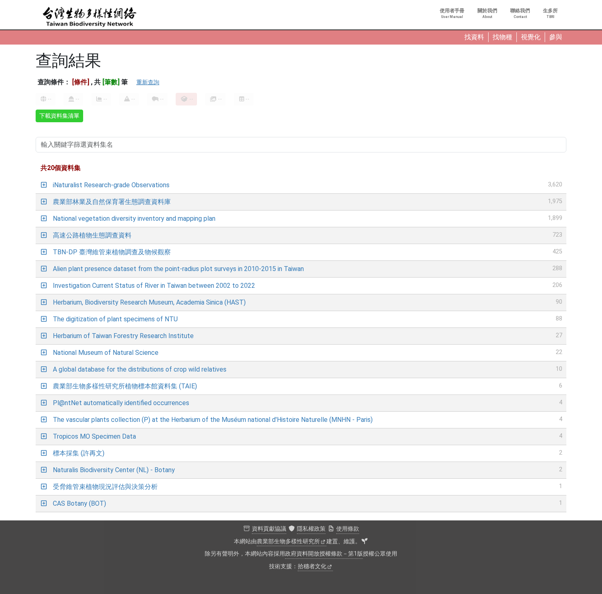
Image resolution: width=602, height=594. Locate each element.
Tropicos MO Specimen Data (94, 436)
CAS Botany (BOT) (79, 503)
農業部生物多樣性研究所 (288, 541)
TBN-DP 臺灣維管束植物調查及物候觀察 (112, 252)
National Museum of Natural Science (105, 352)
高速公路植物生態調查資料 (92, 235)
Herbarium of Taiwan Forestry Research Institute (123, 336)
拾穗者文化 (312, 566)
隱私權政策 (311, 528)
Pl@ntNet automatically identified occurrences (121, 403)
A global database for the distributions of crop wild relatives (139, 369)
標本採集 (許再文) (78, 453)
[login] (364, 541)
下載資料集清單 (59, 115)
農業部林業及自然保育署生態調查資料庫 (112, 202)
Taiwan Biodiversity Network (90, 17)
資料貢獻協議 (269, 528)
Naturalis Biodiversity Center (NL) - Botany (114, 470)
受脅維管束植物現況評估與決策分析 (105, 487)
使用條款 (347, 528)
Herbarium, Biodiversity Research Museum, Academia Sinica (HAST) (149, 302)
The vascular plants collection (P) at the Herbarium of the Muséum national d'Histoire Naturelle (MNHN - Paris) (213, 420)
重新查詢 (147, 82)
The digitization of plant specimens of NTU (115, 319)
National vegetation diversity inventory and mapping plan (134, 218)
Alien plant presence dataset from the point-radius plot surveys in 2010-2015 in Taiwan (178, 269)
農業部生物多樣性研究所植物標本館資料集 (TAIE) (125, 386)
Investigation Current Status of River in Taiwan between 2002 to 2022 (154, 285)
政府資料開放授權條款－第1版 (324, 553)
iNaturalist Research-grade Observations (111, 185)
